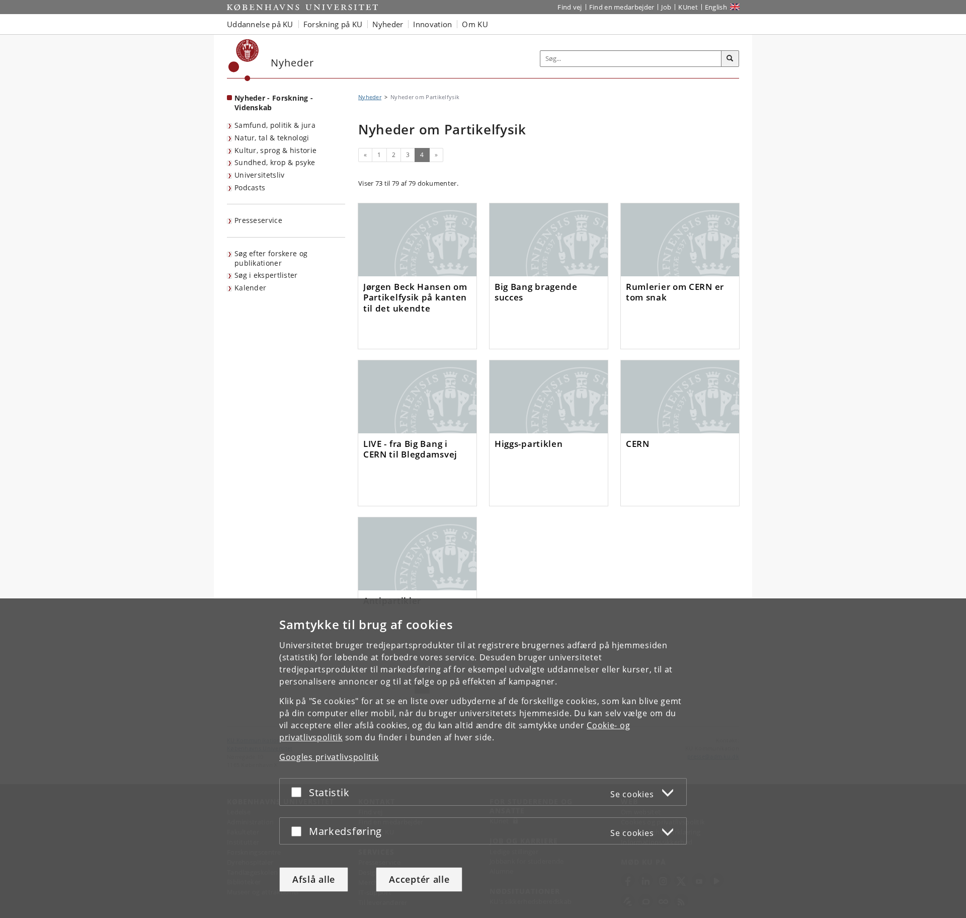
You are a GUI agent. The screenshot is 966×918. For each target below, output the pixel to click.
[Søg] (730, 58)
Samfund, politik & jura (274, 125)
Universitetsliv (259, 175)
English (716, 7)
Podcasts (249, 187)
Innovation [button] (432, 24)
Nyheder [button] (387, 24)
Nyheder (369, 97)
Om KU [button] (475, 24)
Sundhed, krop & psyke (274, 162)
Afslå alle (313, 879)
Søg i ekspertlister (266, 275)
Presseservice (258, 220)
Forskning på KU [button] (333, 24)
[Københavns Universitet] (243, 60)
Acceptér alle (419, 879)
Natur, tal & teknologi (271, 137)
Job (666, 7)
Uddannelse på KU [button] (260, 24)
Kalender (250, 287)
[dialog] (483, 758)
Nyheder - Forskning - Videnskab (273, 102)
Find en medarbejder (622, 7)
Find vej (569, 7)
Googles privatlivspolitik (329, 756)
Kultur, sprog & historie (275, 150)
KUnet (688, 7)
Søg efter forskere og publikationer (270, 258)
